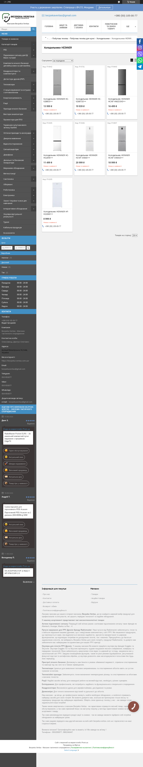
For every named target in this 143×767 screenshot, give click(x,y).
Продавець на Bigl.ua (71, 745)
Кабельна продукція (12, 227)
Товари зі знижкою (10, 39)
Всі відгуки (27, 581)
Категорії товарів (9, 44)
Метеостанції (9, 173)
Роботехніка (9, 190)
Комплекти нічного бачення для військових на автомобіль (16, 64)
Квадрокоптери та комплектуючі (11, 72)
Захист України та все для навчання (15, 201)
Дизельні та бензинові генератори (13, 161)
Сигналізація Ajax (11, 149)
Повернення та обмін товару (111, 26)
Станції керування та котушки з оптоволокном (16, 91)
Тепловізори (9, 84)
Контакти (93, 26)
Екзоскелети (9, 233)
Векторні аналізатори (13, 114)
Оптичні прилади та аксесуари (17, 133)
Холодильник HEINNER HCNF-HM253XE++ (119, 100)
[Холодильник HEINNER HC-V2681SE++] (89, 82)
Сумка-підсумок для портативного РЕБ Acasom (16, 508)
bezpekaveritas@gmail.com (13, 369)
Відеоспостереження (12, 144)
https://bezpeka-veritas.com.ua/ (15, 360)
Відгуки (94, 602)
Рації (5, 103)
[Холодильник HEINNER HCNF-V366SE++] (122, 138)
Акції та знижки (63, 26)
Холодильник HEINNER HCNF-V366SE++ (119, 156)
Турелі (6, 222)
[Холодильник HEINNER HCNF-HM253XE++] (122, 82)
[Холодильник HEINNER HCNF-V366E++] (89, 138)
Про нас (46, 594)
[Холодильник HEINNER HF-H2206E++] (57, 195)
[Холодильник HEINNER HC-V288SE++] (57, 82)
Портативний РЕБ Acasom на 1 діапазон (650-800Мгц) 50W (18, 514)
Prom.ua (85, 743)
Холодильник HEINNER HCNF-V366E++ (86, 156)
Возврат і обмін (50, 606)
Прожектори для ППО (12, 119)
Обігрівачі (7, 184)
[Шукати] (33, 29)
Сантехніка (8, 179)
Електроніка (8, 195)
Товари (94, 594)
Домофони (8, 154)
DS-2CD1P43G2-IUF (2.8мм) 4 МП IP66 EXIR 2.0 (17, 572)
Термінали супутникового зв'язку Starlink (14, 126)
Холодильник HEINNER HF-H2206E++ (56, 212)
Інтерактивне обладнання (15, 208)
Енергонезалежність (12, 98)
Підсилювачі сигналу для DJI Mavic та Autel (15, 56)
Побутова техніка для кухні (82, 38)
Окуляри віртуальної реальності (12, 215)
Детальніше (104, 7)
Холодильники (103, 38)
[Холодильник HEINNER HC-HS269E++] (57, 138)
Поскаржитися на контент (81, 748)
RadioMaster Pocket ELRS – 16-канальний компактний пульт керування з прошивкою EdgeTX (18, 437)
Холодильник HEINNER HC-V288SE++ (56, 100)
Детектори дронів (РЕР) (13, 79)
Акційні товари (98, 598)
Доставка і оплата (78, 26)
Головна (49, 26)
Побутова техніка (60, 38)
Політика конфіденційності (55, 610)
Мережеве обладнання (13, 168)
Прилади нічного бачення (15, 108)
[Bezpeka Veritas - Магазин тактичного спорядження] (18, 17)
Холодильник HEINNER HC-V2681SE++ (88, 100)
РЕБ (5, 50)
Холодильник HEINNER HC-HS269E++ (56, 156)
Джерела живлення (12, 138)
